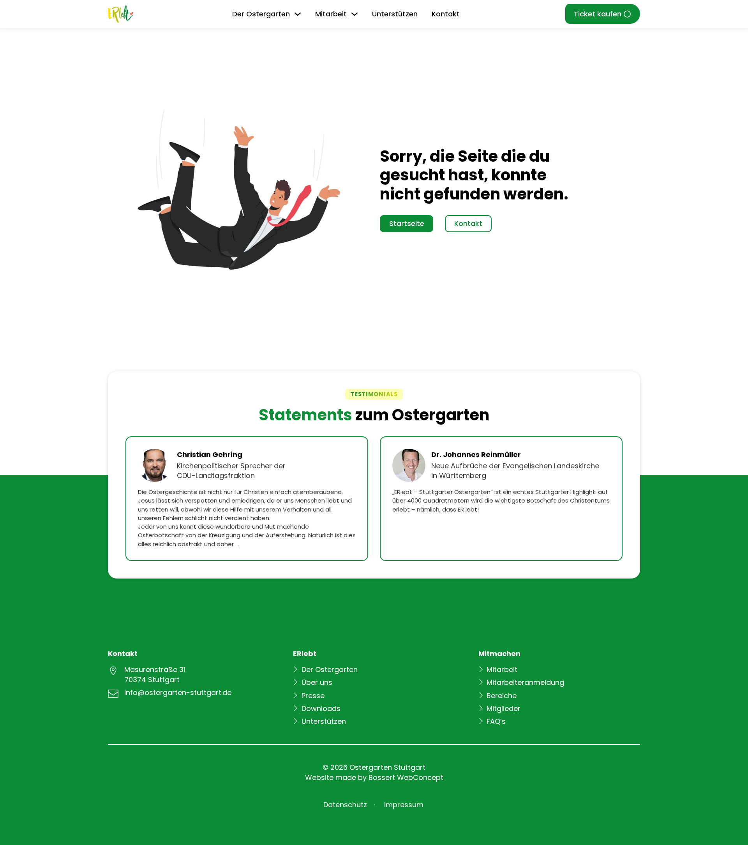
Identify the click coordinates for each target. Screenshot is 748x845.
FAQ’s (496, 721)
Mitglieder (503, 708)
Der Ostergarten (330, 669)
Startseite (406, 223)
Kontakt (446, 14)
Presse (313, 695)
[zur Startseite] (120, 14)
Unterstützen (395, 14)
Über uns (317, 682)
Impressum (403, 805)
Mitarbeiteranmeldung (525, 682)
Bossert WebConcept (406, 777)
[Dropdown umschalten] (298, 14)
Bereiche (502, 695)
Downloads (321, 708)
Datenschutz (345, 805)
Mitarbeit (502, 669)
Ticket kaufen (597, 14)
